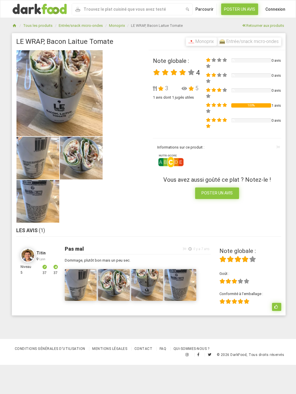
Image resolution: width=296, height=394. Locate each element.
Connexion (275, 9)
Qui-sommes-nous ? (191, 349)
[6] (276, 307)
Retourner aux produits (264, 25)
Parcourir (204, 9)
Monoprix (117, 25)
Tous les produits (38, 25)
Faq (163, 349)
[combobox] (127, 9)
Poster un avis (239, 9)
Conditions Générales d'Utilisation (50, 349)
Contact (143, 349)
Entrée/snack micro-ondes (81, 25)
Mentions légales (109, 349)
